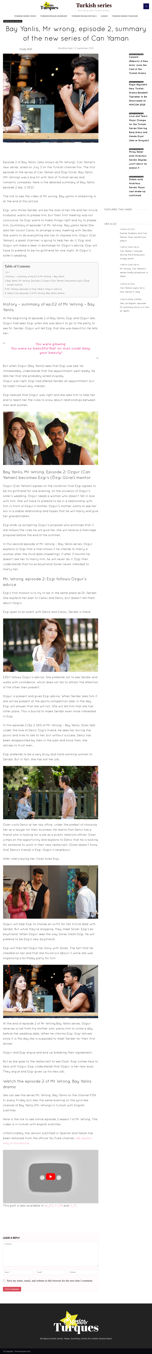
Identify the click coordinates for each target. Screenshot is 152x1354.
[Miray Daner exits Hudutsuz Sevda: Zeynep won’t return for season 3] (115, 159)
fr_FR (58, 1205)
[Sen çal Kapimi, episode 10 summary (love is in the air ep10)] (111, 305)
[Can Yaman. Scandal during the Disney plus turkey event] (111, 253)
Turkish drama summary (12, 21)
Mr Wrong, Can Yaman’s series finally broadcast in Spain (134, 272)
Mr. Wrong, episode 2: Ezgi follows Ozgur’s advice (34, 289)
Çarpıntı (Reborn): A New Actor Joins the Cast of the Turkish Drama (138, 65)
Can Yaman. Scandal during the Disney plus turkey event (132, 255)
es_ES (49, 1205)
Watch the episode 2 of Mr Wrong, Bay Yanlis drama (36, 293)
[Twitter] (75, 149)
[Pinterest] (81, 149)
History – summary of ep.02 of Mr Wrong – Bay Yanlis (35, 277)
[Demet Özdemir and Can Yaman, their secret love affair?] (111, 235)
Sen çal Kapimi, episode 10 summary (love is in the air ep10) (134, 307)
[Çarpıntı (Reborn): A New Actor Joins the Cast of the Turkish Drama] (115, 65)
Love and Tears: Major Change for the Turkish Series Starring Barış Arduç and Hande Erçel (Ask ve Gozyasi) (139, 128)
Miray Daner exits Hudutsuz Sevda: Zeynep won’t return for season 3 (138, 160)
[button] (146, 6)
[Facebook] (68, 149)
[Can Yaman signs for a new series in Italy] (111, 288)
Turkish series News (136, 54)
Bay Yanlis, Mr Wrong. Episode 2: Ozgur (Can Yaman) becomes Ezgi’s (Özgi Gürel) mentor (48, 283)
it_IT (73, 1205)
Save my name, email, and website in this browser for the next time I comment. (50, 1280)
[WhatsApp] (88, 149)
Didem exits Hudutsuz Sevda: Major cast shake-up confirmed (137, 187)
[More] (95, 149)
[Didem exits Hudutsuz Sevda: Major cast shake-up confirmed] (115, 187)
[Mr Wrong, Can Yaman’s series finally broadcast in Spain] (111, 271)
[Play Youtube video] (50, 1176)
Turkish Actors (127, 229)
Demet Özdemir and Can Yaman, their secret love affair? (133, 237)
